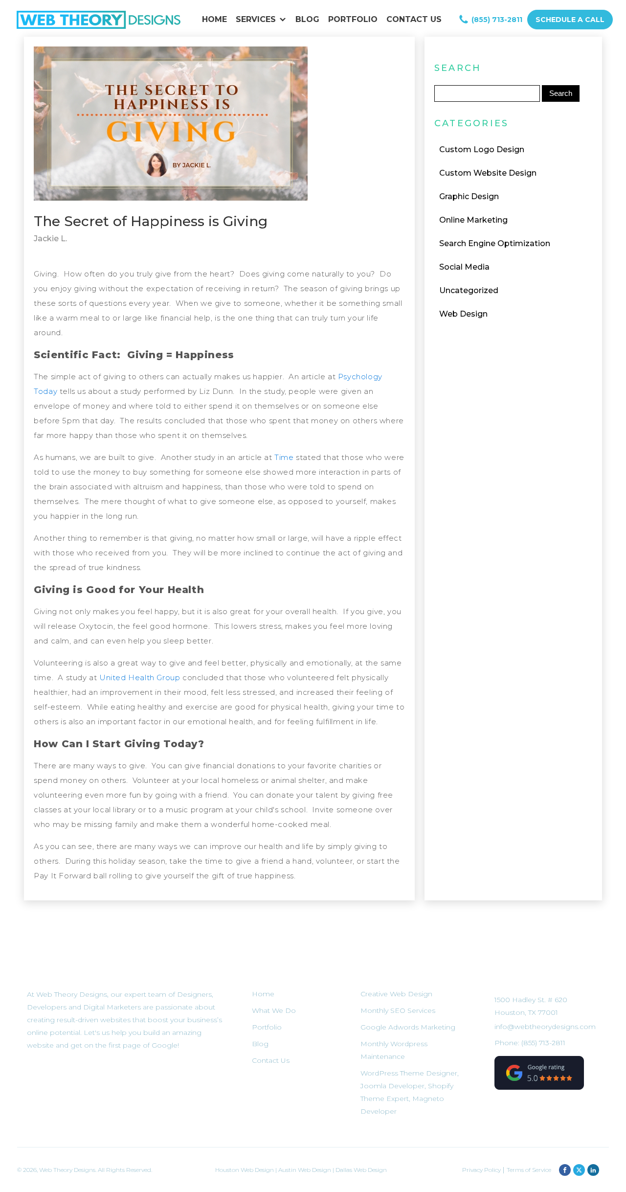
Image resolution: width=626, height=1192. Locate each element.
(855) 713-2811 (496, 19)
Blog (307, 19)
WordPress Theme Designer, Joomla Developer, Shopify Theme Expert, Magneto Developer (409, 1092)
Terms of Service (529, 1169)
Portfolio (353, 19)
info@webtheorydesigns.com (545, 1026)
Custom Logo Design (481, 149)
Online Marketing (473, 220)
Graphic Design (469, 196)
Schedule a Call (570, 19)
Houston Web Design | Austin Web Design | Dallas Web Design (301, 1169)
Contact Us (271, 1060)
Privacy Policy (482, 1169)
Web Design (463, 314)
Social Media (464, 267)
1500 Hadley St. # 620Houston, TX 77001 (530, 1006)
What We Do (274, 1010)
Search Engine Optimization (494, 243)
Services (256, 19)
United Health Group (139, 677)
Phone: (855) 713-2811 (529, 1042)
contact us (414, 19)
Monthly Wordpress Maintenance (393, 1050)
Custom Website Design (488, 173)
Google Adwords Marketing (407, 1027)
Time (285, 457)
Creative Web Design (396, 993)
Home (214, 19)
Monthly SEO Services (397, 1010)
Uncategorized (468, 290)
